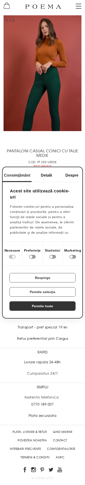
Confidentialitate (61, 449)
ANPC (60, 457)
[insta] (34, 470)
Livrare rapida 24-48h (42, 362)
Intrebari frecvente (25, 449)
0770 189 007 (42, 404)
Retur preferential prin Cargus (42, 338)
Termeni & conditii (35, 457)
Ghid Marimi (62, 432)
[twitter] (51, 470)
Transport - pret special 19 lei (43, 327)
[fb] (25, 470)
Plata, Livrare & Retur (30, 432)
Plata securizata (42, 416)
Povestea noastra (32, 440)
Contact (60, 440)
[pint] (42, 470)
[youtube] (60, 470)
